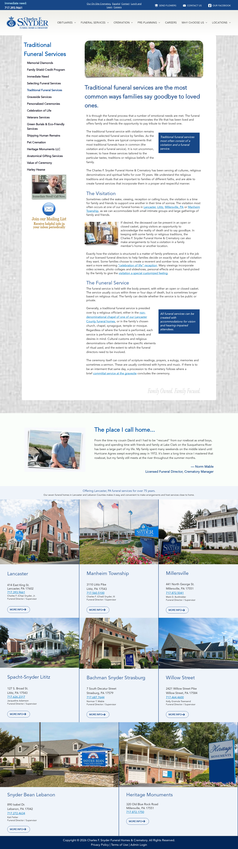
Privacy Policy (100, 845)
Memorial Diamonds (40, 63)
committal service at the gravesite (115, 373)
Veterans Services (38, 117)
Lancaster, (150, 207)
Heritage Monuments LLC (43, 149)
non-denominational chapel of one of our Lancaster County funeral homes (116, 317)
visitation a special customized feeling (143, 273)
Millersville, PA (174, 207)
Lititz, (160, 207)
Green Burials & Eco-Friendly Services (45, 126)
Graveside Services (39, 97)
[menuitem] (66, 22)
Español (116, 4)
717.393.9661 (14, 8)
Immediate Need (38, 76)
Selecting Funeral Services (44, 83)
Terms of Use (119, 845)
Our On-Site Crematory (99, 4)
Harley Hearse (36, 169)
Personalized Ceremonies (43, 104)
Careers (118, 7)
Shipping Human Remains (43, 135)
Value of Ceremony (39, 163)
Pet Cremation (36, 142)
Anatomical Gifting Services (45, 156)
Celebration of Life (39, 110)
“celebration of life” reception (137, 265)
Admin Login (138, 845)
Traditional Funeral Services (44, 90)
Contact (125, 4)
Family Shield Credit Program (46, 69)
